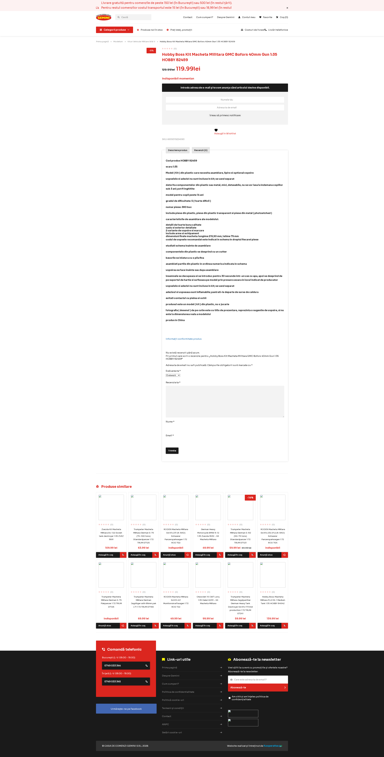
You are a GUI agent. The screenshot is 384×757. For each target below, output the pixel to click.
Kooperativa (271, 745)
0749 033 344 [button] (112, 665)
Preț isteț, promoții (181, 29)
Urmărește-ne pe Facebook (126, 708)
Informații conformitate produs (184, 338)
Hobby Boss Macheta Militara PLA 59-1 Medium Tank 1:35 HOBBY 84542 (272, 600)
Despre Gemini (225, 17)
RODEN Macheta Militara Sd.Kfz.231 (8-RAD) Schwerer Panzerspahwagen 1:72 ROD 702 (176, 536)
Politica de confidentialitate (178, 691)
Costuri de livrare (255, 29)
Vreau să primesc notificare (225, 115)
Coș (284, 17)
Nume (170, 421)
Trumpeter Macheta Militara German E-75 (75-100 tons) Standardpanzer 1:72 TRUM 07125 (143, 536)
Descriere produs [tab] (177, 150)
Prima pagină (102, 41)
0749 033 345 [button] (112, 681)
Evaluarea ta (173, 370)
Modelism (118, 41)
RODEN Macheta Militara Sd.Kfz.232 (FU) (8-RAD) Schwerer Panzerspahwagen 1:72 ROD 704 (273, 536)
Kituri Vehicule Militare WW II (141, 41)
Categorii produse (115, 29)
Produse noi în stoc (152, 29)
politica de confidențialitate (250, 698)
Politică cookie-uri (173, 700)
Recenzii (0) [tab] (200, 150)
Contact (187, 17)
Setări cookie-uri (172, 732)
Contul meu (248, 17)
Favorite (267, 17)
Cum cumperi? (204, 17)
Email (170, 435)
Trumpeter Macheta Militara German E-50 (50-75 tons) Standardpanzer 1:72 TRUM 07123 (240, 536)
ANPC (165, 724)
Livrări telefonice (278, 29)
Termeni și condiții (173, 708)
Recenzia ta (173, 382)
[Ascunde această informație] (287, 8)
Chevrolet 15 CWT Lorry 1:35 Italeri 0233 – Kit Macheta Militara (208, 600)
